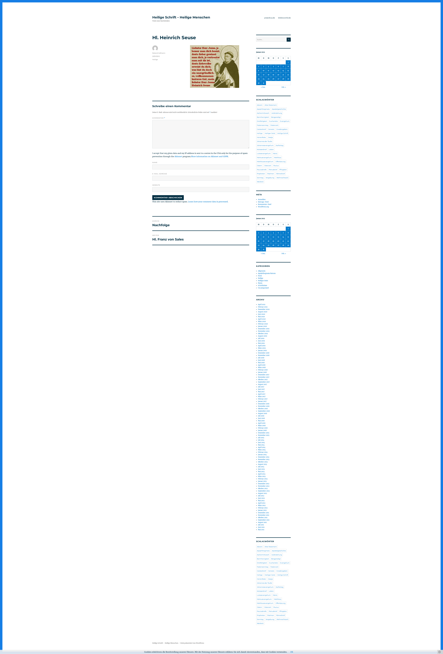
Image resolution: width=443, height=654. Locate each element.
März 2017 (262, 396)
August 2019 (262, 336)
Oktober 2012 (263, 488)
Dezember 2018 (263, 353)
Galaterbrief (261, 129)
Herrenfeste (261, 137)
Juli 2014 (261, 440)
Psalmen (270, 174)
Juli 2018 (261, 358)
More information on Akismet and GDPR (209, 156)
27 (278, 79)
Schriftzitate (262, 285)
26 (273, 79)
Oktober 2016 (263, 409)
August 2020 (262, 312)
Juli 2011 (261, 525)
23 (258, 79)
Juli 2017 (261, 387)
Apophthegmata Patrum (267, 273)
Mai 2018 (261, 363)
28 (283, 79)
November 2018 (263, 355)
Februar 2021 (263, 307)
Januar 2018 (262, 372)
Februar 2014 (263, 452)
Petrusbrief (273, 170)
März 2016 (262, 426)
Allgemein (261, 271)
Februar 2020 (263, 324)
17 (263, 75)
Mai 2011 (261, 530)
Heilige (155, 59)
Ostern (259, 165)
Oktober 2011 (262, 518)
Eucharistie (273, 121)
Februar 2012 (263, 508)
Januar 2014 (262, 455)
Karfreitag (279, 145)
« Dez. (263, 87)
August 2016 (262, 413)
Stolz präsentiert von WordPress (192, 643)
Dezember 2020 (263, 309)
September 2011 (263, 520)
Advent (259, 105)
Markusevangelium (264, 157)
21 (283, 75)
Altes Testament (271, 105)
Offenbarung (280, 161)
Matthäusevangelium (265, 161)
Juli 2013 (261, 467)
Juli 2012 (261, 496)
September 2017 (264, 382)
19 (273, 75)
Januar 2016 (262, 430)
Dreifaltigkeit (262, 121)
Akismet (178, 156)
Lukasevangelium (264, 153)
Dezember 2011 (263, 513)
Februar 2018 (263, 370)
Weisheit (260, 182)
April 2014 (261, 447)
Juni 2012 (261, 498)
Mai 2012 (261, 501)
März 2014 (262, 450)
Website (156, 185)
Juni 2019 (261, 341)
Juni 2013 (261, 469)
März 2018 (262, 367)
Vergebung (270, 178)
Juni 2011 (261, 527)
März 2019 (262, 348)
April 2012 (261, 503)
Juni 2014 (261, 442)
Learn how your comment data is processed (208, 201)
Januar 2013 (262, 481)
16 (258, 75)
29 (288, 79)
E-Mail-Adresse (159, 174)
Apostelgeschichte (279, 109)
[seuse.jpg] (214, 66)
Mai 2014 (261, 445)
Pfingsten (283, 170)
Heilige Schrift (282, 133)
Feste (260, 276)
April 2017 (261, 394)
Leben (271, 149)
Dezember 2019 (263, 329)
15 (288, 71)
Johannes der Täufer (264, 141)
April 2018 (261, 365)
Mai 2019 (261, 343)
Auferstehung (277, 113)
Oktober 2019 (263, 334)
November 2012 (263, 486)
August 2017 (262, 384)
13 (278, 71)
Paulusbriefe (261, 170)
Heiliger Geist (270, 133)
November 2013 (263, 459)
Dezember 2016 (263, 404)
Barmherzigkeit (263, 117)
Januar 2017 (262, 401)
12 (273, 71)
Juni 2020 (261, 314)
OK (291, 652)
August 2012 (262, 493)
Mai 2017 (261, 392)
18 (268, 75)
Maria (275, 153)
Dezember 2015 (263, 433)
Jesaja (270, 137)
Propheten (261, 174)
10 (263, 71)
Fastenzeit (274, 125)
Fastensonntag (262, 125)
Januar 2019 (262, 350)
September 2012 (264, 491)
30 (259, 83)
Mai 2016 (261, 421)
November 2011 (263, 515)
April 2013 (261, 474)
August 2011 (262, 522)
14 (283, 71)
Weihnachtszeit (282, 178)
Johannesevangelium (265, 145)
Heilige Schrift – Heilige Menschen (181, 17)
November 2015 (263, 435)
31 (263, 83)
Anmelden (262, 199)
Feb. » (284, 87)
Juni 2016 (261, 418)
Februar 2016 (263, 428)
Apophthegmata (263, 109)
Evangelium (284, 121)
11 (268, 71)
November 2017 (263, 377)
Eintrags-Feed (263, 202)
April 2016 (261, 423)
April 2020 (262, 319)
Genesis (271, 129)
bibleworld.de (284, 18)
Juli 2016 (261, 416)
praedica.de (269, 18)
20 (278, 75)
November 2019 (263, 331)
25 (268, 79)
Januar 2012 (262, 510)
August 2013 (262, 464)
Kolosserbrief (262, 149)
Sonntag (260, 178)
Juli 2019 (261, 338)
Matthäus (277, 157)
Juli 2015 (261, 438)
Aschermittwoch (263, 113)
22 (288, 75)
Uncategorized (263, 288)
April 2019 (261, 346)
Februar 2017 (263, 399)
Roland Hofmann (158, 53)
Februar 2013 (262, 479)
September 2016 (264, 411)
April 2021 (261, 304)
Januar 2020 (262, 326)
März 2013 (261, 476)
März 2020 (262, 321)
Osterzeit (267, 165)
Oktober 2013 (263, 462)
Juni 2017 (261, 389)
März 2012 (262, 505)
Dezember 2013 (263, 457)
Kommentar (158, 118)
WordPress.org (263, 207)
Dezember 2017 (263, 375)
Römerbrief (280, 174)
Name (154, 162)
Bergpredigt (276, 117)
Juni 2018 (261, 360)
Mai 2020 (261, 317)
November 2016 (263, 406)
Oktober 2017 (263, 380)
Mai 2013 (261, 472)
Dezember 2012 (263, 484)
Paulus (276, 165)
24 (264, 79)
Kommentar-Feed (264, 204)
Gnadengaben (281, 129)
